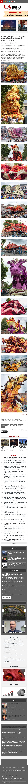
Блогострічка (14, 637)
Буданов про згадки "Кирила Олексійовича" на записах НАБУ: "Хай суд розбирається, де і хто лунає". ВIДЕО (15, 499)
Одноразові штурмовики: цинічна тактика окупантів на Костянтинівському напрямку (15, 705)
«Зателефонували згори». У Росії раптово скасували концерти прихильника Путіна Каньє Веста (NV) (14, 660)
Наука (9, 768)
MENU (1, 1)
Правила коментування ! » (21, 453)
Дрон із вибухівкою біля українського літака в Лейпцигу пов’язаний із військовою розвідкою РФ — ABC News (15, 476)
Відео (9, 770)
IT (20, 768)
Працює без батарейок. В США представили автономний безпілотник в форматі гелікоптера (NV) (14, 655)
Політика (13, 767)
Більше (14, 543)
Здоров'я (23, 768)
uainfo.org (15, 776)
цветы (8, 425)
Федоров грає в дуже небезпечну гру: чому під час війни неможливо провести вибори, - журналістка (17, 558)
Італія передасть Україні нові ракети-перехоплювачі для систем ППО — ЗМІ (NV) (13, 640)
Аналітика (14, 548)
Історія (12, 768)
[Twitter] (9, 2)
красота (15, 425)
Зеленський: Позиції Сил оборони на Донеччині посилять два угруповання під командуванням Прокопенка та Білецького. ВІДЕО (12, 751)
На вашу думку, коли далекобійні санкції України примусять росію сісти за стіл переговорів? (12, 574)
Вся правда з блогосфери (6, 34)
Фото (14, 603)
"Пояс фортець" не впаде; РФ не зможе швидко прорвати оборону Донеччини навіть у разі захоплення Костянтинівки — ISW (15, 459)
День (6, 729)
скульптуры (20, 425)
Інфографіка (14, 684)
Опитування (14, 570)
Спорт (3, 770)
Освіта (16, 768)
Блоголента (20, 770)
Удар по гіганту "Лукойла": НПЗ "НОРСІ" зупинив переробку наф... (8, 28)
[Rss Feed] (5, 2)
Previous (1, 26)
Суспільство (18, 767)
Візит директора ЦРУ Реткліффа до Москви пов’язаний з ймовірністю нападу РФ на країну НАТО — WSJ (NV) (14, 645)
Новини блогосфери (16, 34)
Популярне (19, 727)
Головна (3, 767)
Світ (3, 768)
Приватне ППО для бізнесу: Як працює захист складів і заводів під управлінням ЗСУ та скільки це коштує (16, 564)
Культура (6, 768)
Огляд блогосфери (13, 770)
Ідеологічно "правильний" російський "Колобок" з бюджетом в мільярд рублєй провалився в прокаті (16, 716)
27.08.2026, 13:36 (7, 662)
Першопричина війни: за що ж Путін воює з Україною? (16, 710)
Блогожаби (14, 666)
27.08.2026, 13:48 (7, 657)
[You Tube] (12, 2)
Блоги (14, 700)
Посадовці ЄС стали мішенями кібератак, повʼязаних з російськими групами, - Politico (16, 552)
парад (11, 425)
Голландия (3, 425)
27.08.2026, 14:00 (7, 652)
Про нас (3, 779)
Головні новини (8, 767)
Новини (13, 455)
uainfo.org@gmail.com (18, 779)
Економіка (23, 767)
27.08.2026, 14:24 (7, 642)
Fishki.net (24, 415)
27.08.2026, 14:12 (7, 647)
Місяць (14, 729)
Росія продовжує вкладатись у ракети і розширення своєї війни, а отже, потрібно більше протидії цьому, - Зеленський (13, 528)
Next (26, 26)
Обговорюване (10, 727)
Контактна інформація (10, 779)
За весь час (21, 729)
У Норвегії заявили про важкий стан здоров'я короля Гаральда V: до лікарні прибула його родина (14, 471)
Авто (18, 768)
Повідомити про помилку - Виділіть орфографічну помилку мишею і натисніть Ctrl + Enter (14, 420)
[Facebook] (7, 2)
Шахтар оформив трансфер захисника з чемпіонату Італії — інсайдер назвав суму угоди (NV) (14, 650)
